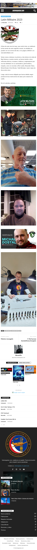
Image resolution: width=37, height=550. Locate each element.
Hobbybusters (4, 522)
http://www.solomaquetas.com (18, 357)
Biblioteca (22, 543)
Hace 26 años (15, 490)
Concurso (7, 330)
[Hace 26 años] (5, 492)
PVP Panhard (5, 413)
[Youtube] (24, 469)
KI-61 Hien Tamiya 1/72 (8, 407)
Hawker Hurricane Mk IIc (8, 419)
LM (20, 330)
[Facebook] (13, 469)
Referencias (15, 543)
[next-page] (19, 385)
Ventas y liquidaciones (23, 545)
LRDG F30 (4, 401)
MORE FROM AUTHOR (24, 362)
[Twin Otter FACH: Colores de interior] (5, 501)
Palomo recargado (7, 339)
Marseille (4, 22)
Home (2, 14)
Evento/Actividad (31, 543)
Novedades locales (9, 14)
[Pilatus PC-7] (30, 369)
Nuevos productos (5, 514)
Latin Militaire (14, 330)
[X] (20, 469)
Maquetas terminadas (6, 519)
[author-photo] (18, 349)
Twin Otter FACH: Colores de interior (22, 498)
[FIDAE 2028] (6, 369)
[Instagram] (17, 469)
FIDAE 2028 (3, 374)
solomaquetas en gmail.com (21, 466)
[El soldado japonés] (5, 483)
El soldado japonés (17, 481)
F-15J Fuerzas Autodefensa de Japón (28, 340)
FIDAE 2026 (15, 382)
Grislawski (3, 403)
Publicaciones (4, 516)
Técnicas (3, 530)
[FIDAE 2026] (18, 373)
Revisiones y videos (6, 527)
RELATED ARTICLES (12, 362)
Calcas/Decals (4, 524)
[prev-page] (17, 385)
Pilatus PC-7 (28, 374)
